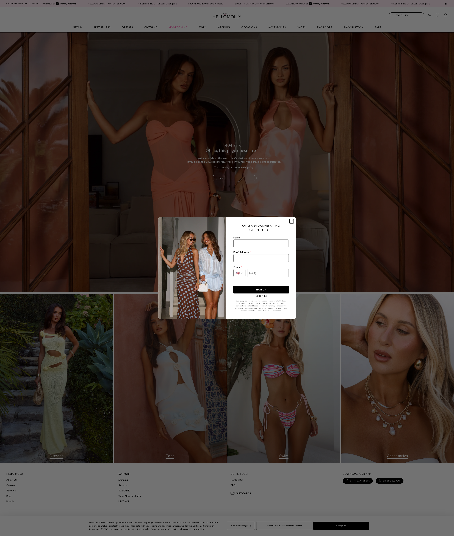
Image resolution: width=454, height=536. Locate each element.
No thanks (261, 296)
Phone (237, 266)
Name (237, 237)
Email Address (242, 252)
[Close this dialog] (291, 221)
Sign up (261, 289)
